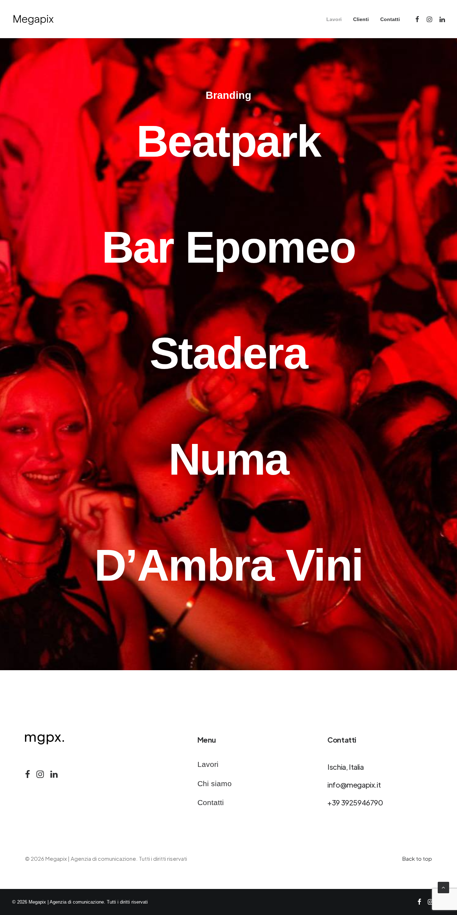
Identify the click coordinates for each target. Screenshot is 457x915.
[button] (417, 19)
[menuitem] (334, 19)
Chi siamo (214, 783)
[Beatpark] (228, 141)
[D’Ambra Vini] (228, 565)
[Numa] (228, 459)
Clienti (361, 19)
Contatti (390, 19)
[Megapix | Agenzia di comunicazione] (33, 19)
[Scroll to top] (443, 887)
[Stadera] (228, 353)
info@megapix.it (354, 784)
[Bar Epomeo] (228, 247)
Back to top (417, 858)
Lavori (334, 19)
